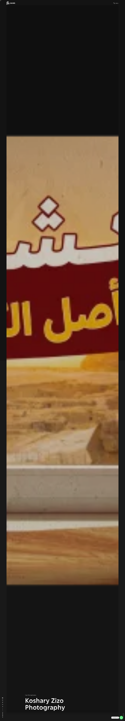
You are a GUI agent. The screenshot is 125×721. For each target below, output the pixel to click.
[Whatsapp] (121, 717)
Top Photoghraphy (30, 695)
